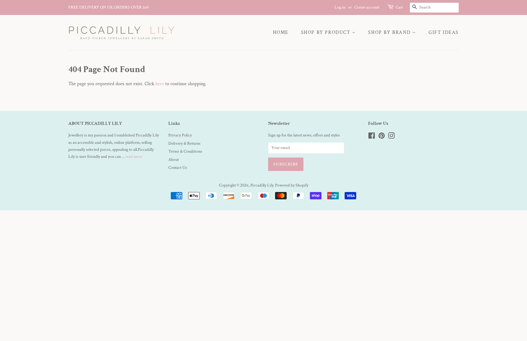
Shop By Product (326, 32)
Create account (366, 7)
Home (281, 32)
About (173, 159)
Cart (399, 7)
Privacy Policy (180, 135)
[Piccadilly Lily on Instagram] (391, 137)
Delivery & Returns (184, 143)
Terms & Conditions (185, 151)
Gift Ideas (443, 32)
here (160, 84)
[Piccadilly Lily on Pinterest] (381, 137)
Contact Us (177, 167)
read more (133, 156)
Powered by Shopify (291, 185)
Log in (340, 7)
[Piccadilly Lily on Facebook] (371, 137)
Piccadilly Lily (261, 185)
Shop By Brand (390, 32)
